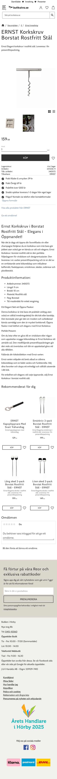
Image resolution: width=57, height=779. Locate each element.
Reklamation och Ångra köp (16, 695)
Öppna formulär (9, 200)
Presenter (42, 1)
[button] (4, 8)
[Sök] (52, 15)
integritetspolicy (10, 609)
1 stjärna (4, 524)
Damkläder (16, 1)
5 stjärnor (14, 524)
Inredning (29, 1)
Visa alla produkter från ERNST (15, 208)
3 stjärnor (9, 524)
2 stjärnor (6, 524)
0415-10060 (11, 631)
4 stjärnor (11, 524)
